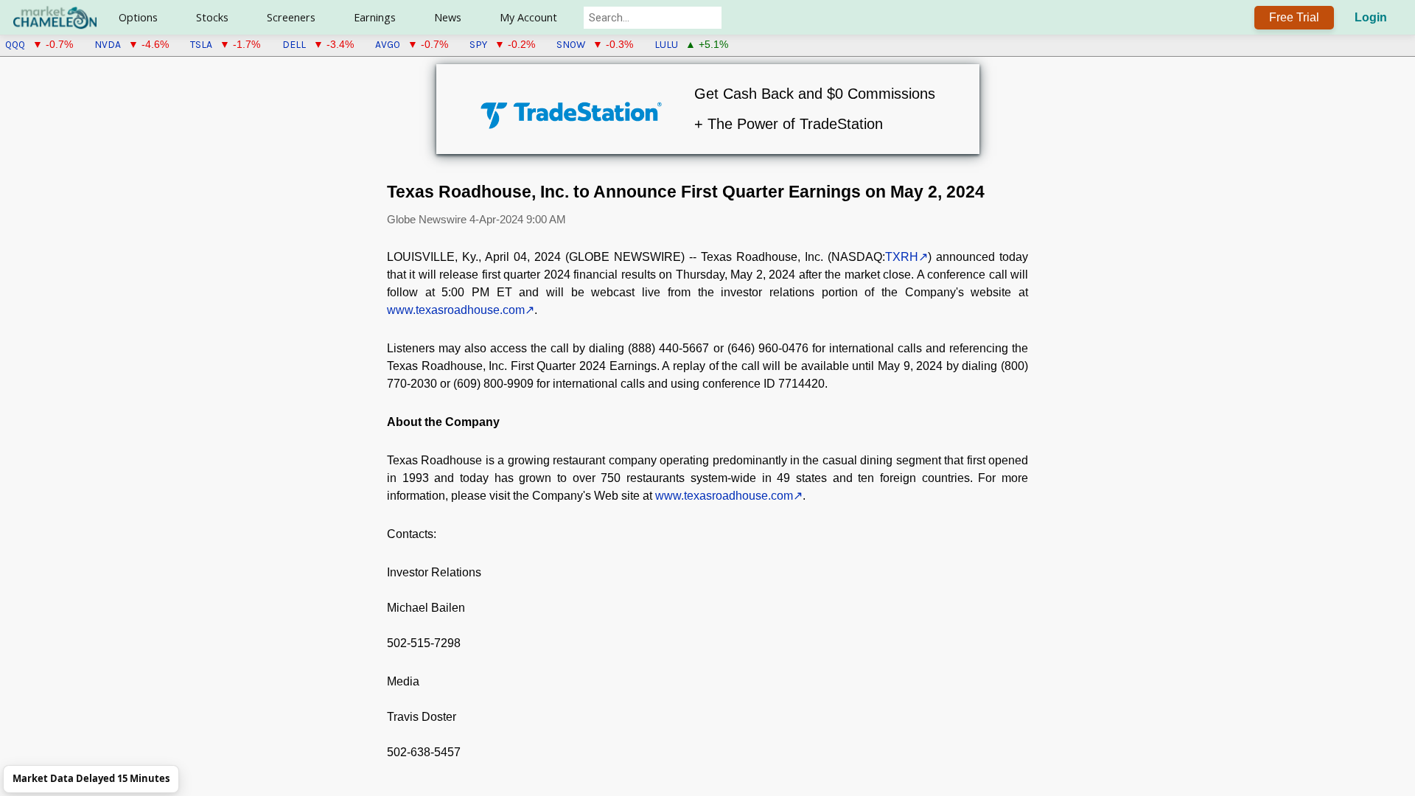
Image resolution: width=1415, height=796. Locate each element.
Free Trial (1294, 17)
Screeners (291, 17)
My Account (528, 17)
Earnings (375, 17)
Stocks (212, 17)
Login (1371, 17)
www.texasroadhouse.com (456, 310)
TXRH (901, 257)
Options (138, 17)
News (447, 17)
